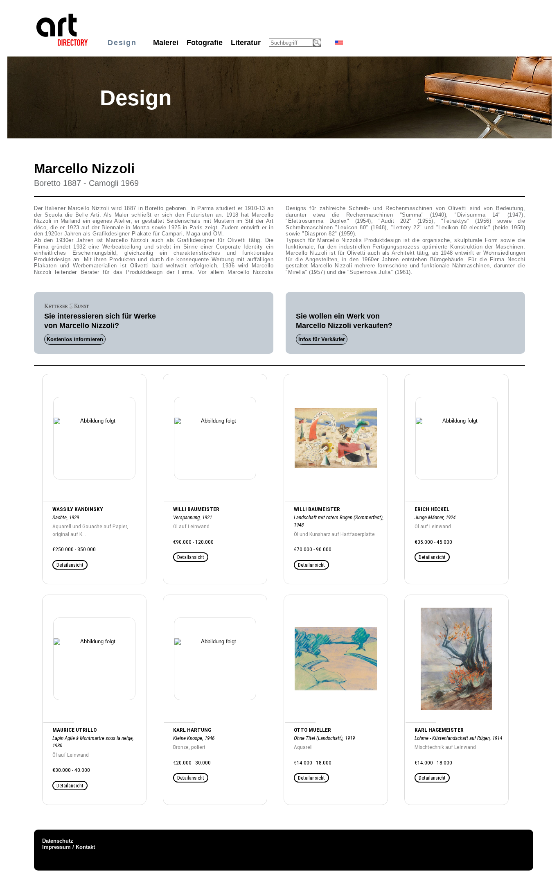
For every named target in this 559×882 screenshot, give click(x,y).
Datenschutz (57, 841)
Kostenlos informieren (75, 339)
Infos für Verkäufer (321, 339)
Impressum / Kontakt (68, 847)
